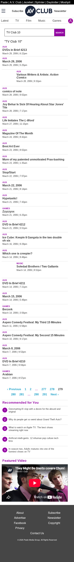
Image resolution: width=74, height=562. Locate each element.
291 (44, 394)
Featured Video (14, 460)
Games (56, 20)
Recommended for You (20, 402)
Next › (55, 394)
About (20, 513)
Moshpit (65, 2)
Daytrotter (53, 2)
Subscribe (17, 11)
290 (36, 394)
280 (13, 394)
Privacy (19, 528)
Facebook (20, 523)
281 (21, 394)
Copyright (54, 523)
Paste (4, 2)
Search (60, 33)
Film (28, 20)
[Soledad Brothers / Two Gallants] (8, 269)
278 (52, 389)
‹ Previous (14, 389)
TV (17, 20)
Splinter (40, 2)
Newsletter (60, 11)
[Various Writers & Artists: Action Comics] (8, 77)
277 (43, 389)
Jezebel (28, 2)
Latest (4, 20)
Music (41, 20)
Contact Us (37, 533)
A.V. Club (15, 2)
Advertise (20, 518)
